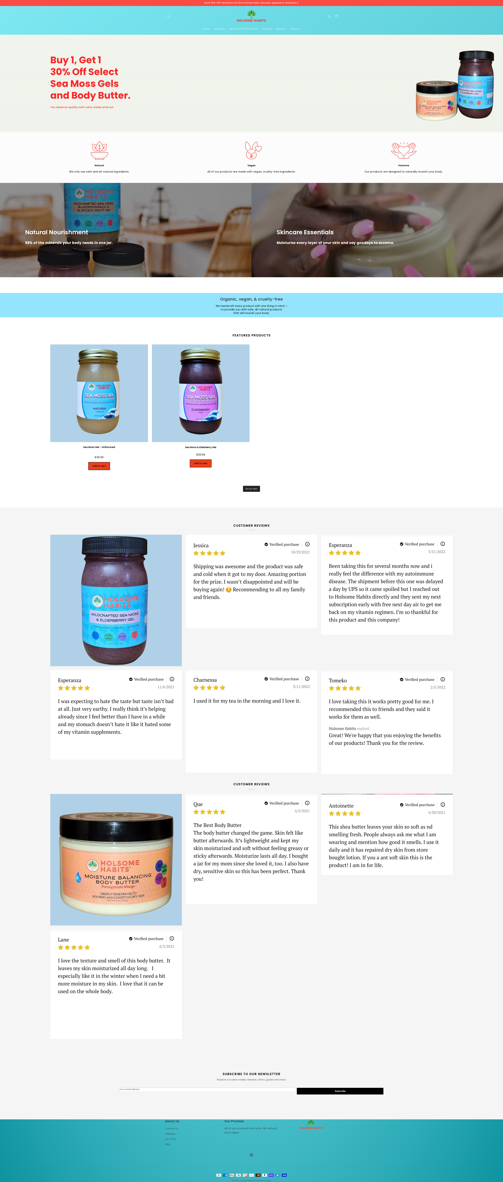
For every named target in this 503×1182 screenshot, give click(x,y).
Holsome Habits (246, 1181)
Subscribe (340, 1091)
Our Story (170, 1138)
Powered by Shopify (262, 1181)
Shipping (170, 1133)
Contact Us (171, 1128)
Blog (167, 1144)
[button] (168, 16)
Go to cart (251, 488)
